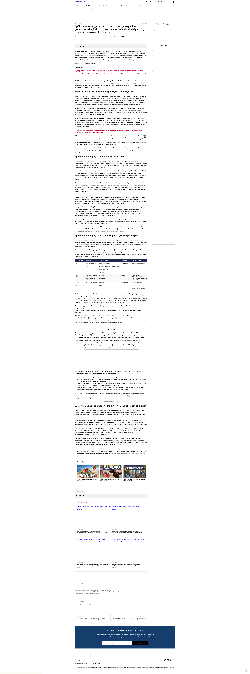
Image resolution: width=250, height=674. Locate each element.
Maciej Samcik (83, 601)
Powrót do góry (171, 654)
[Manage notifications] (246, 671)
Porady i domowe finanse (91, 5)
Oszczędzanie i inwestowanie (116, 5)
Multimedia (137, 5)
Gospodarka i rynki (103, 5)
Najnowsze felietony (79, 654)
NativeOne (111, 483)
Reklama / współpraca (91, 654)
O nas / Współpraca (171, 5)
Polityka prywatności (97, 663)
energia (82, 491)
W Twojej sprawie (80, 5)
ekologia (77, 491)
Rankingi (145, 5)
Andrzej (85, 603)
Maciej (83, 40)
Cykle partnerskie (128, 5)
